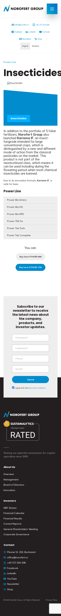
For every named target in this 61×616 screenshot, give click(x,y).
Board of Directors (14, 484)
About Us (9, 467)
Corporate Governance (16, 534)
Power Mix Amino (17, 199)
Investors (10, 500)
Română (35, 46)
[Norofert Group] (23, 9)
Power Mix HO (15, 206)
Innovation (9, 490)
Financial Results (13, 518)
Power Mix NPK (15, 214)
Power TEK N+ (15, 221)
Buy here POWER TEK (30, 267)
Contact (9, 545)
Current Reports (13, 523)
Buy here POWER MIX (30, 256)
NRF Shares (10, 507)
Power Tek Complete (19, 235)
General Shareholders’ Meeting (21, 529)
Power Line (10, 62)
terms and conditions (37, 388)
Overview (9, 474)
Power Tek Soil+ (16, 228)
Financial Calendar (14, 513)
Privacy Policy (51, 600)
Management (11, 479)
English (25, 46)
